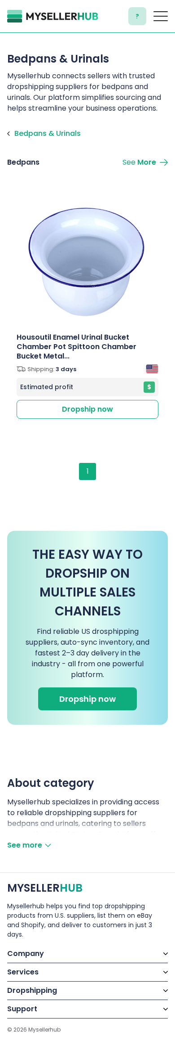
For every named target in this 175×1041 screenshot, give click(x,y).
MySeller (45, 887)
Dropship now (87, 409)
